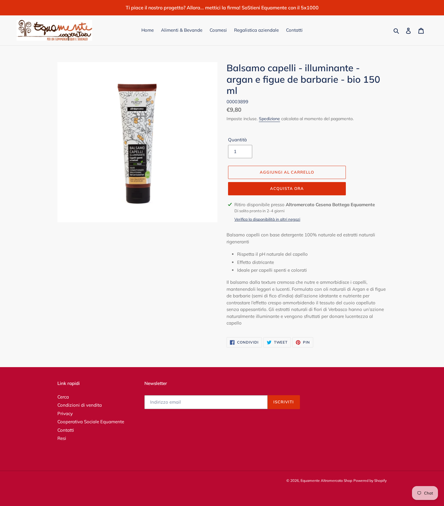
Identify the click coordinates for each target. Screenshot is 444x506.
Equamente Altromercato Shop (326, 480)
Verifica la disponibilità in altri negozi (267, 219)
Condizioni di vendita (79, 405)
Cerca (63, 397)
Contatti (65, 430)
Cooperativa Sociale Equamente (90, 421)
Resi (61, 438)
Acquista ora (287, 188)
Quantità (237, 140)
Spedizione (269, 118)
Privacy (65, 413)
